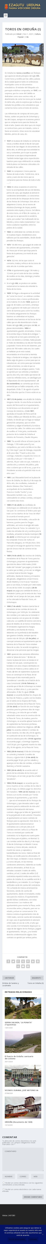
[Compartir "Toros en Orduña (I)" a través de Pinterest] (28, 961)
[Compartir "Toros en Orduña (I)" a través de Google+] (18, 961)
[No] (42, 1234)
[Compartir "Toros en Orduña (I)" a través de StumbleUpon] (18, 966)
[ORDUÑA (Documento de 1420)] (23, 1107)
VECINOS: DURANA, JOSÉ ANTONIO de (21, 1090)
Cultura (37, 34)
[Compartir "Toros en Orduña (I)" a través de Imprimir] (28, 966)
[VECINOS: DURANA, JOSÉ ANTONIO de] (23, 1076)
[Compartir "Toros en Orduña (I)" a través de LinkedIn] (32, 961)
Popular (21, 37)
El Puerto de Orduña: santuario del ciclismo (19, 1057)
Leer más (33, 1239)
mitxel (18, 34)
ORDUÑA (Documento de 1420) (18, 1122)
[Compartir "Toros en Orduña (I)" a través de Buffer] (37, 961)
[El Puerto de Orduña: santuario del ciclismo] (23, 1042)
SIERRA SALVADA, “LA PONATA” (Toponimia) (18, 1023)
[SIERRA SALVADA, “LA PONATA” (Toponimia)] (23, 1008)
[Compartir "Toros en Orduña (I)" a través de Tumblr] (23, 961)
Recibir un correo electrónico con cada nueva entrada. (21, 1190)
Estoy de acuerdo (17, 1239)
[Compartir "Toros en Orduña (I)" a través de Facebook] (8, 961)
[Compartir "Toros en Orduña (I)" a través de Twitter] (13, 961)
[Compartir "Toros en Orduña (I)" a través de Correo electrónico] (23, 966)
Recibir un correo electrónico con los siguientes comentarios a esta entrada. (22, 1184)
